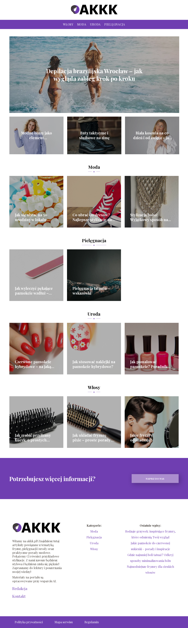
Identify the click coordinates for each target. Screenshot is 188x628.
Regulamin (91, 622)
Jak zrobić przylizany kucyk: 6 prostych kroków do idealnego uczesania (33, 437)
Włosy (68, 24)
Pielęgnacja (114, 24)
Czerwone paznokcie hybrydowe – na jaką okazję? (33, 364)
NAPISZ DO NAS (155, 478)
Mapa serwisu (64, 622)
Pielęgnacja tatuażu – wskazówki (91, 290)
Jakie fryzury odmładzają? (141, 437)
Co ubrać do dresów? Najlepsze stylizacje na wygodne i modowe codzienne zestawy (92, 217)
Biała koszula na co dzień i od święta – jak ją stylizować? (152, 135)
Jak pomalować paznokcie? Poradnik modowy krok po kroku (151, 364)
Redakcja (19, 588)
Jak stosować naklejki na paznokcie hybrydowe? (94, 364)
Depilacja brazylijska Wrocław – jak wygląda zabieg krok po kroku (94, 74)
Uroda (95, 24)
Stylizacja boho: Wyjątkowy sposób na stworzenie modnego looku (149, 217)
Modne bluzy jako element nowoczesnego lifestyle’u (36, 135)
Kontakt (19, 596)
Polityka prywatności (29, 622)
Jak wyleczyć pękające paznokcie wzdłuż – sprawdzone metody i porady (34, 290)
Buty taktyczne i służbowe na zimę (94, 135)
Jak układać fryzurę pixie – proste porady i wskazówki (92, 437)
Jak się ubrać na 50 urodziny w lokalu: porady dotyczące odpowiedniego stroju (34, 217)
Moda (81, 24)
